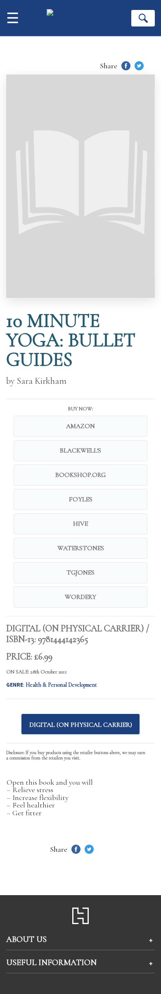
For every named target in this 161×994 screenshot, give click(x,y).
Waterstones (80, 548)
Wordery (80, 597)
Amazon (80, 426)
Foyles (80, 499)
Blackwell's (80, 450)
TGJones (80, 572)
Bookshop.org (80, 475)
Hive (80, 524)
